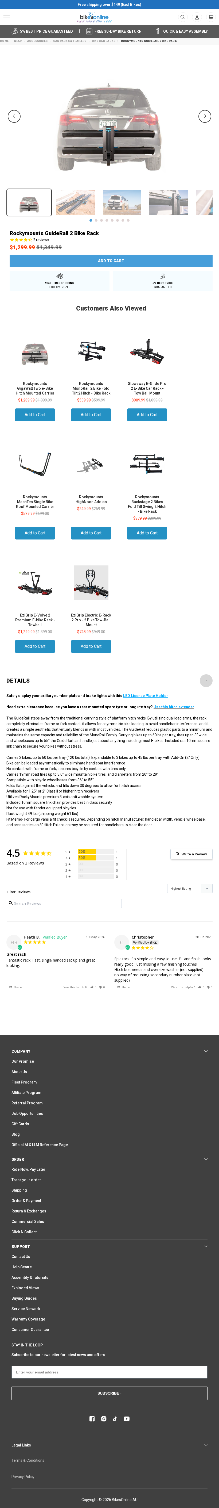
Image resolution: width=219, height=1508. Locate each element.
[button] (93, 987)
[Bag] (211, 17)
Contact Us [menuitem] (20, 1256)
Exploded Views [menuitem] (25, 1288)
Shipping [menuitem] (19, 1190)
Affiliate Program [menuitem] (26, 1092)
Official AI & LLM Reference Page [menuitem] (39, 1145)
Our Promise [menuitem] (22, 1061)
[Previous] (14, 116)
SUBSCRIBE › (109, 1393)
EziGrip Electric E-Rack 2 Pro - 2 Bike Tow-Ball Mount (91, 620)
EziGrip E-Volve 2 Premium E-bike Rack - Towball (35, 620)
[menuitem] (197, 17)
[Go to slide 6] (117, 220)
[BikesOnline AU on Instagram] (104, 1419)
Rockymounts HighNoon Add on (91, 499)
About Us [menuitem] (19, 1072)
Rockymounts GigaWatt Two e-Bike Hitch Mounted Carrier (35, 388)
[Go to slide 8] (128, 220)
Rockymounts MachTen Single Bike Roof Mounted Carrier (35, 502)
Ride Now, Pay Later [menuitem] (28, 1169)
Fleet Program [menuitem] (24, 1082)
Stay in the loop (27, 1345)
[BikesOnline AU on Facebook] (92, 1419)
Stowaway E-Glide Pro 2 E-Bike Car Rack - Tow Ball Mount (147, 388)
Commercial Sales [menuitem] (27, 1221)
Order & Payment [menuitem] (26, 1201)
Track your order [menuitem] (26, 1180)
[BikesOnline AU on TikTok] (115, 1419)
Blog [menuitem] (15, 1134)
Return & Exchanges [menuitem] (28, 1211)
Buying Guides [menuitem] (24, 1298)
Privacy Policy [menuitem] (22, 1477)
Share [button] (17, 987)
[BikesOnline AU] (94, 17)
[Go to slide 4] (106, 220)
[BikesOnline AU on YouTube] (127, 1419)
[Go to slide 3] (101, 220)
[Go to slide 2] (96, 220)
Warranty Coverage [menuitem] (28, 1319)
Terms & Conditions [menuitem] (27, 1460)
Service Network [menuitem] (25, 1309)
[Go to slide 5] (112, 220)
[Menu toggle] (6, 17)
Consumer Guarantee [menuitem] (30, 1329)
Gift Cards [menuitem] (20, 1124)
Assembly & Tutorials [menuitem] (29, 1277)
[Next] (204, 116)
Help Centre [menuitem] (21, 1267)
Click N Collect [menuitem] (24, 1232)
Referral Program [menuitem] (27, 1103)
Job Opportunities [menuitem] (27, 1113)
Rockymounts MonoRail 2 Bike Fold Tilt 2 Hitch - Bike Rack (91, 388)
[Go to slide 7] (123, 220)
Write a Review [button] (194, 854)
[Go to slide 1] (90, 220)
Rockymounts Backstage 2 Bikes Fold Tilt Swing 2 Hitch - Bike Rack (147, 504)
